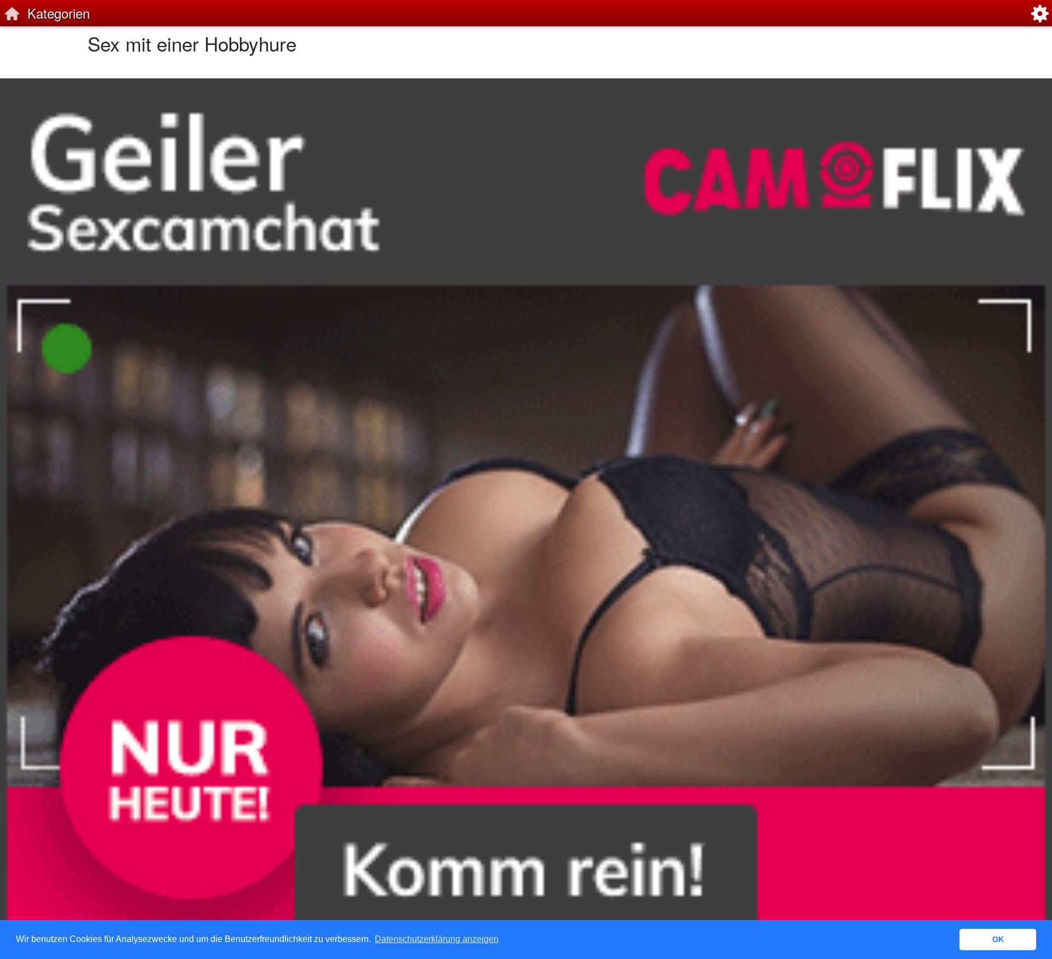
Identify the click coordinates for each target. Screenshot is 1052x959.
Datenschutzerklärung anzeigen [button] (437, 939)
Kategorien (58, 12)
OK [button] (998, 939)
